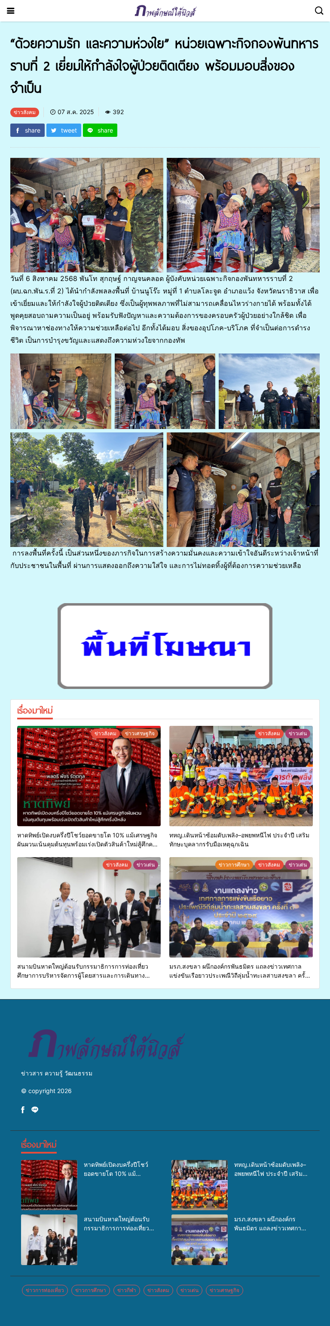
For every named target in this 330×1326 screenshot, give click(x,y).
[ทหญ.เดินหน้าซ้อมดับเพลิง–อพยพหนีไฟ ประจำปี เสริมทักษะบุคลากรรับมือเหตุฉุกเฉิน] (241, 776)
